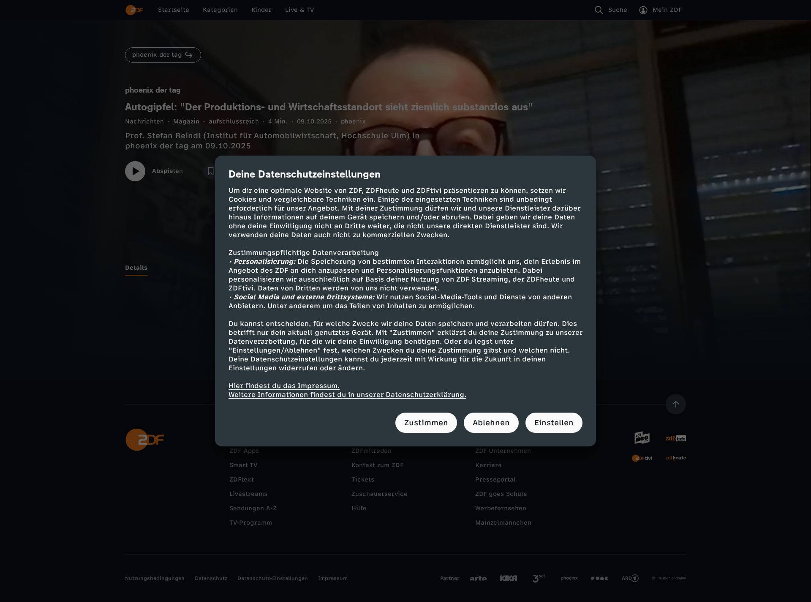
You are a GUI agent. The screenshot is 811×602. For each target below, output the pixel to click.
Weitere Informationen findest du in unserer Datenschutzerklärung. (347, 395)
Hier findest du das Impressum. (284, 386)
